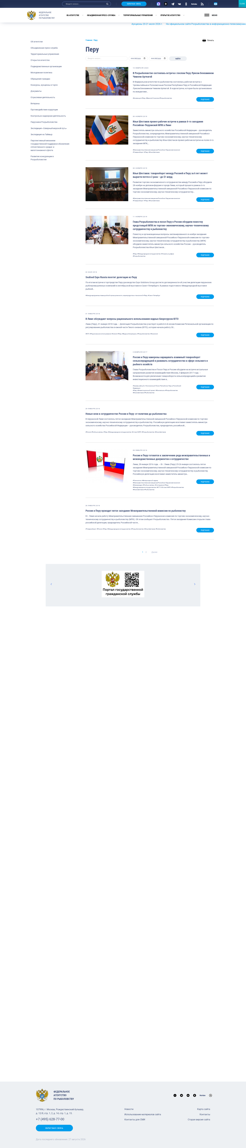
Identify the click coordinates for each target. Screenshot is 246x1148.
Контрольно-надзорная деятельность (48, 116)
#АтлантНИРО (136, 432)
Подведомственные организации (46, 66)
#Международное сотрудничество (149, 254)
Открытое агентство (170, 15)
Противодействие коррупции (44, 109)
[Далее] (194, 584)
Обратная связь (134, 4)
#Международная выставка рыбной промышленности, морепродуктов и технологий (114, 295)
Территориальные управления (138, 15)
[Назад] (51, 584)
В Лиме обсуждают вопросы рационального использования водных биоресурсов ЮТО (132, 318)
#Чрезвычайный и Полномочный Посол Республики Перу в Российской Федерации (157, 387)
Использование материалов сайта (142, 1114)
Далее (154, 552)
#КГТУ (159, 487)
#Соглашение (159, 485)
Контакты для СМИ (134, 1119)
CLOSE (242, 4)
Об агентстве (72, 15)
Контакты (205, 1114)
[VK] (179, 3)
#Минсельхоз (160, 390)
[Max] (158, 4)
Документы (36, 91)
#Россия (88, 432)
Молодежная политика (41, 72)
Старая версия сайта (199, 1119)
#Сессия (114, 334)
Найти (177, 59)
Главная (89, 40)
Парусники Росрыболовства (44, 122)
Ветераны (35, 103)
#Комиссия (154, 334)
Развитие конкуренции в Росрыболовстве (42, 158)
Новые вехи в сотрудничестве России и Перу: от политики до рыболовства (126, 413)
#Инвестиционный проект (146, 390)
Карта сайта (203, 1109)
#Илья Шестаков (154, 152)
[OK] (186, 3)
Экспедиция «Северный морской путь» (49, 128)
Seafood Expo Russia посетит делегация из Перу (111, 277)
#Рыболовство (149, 392)
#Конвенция (137, 98)
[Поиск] (107, 4)
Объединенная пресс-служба (101, 15)
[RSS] (202, 3)
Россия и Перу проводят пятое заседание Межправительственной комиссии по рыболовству (136, 510)
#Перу (144, 98)
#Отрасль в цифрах (167, 254)
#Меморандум (138, 485)
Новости (128, 1109)
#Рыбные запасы (97, 432)
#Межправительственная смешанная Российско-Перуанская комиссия (156, 150)
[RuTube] (194, 3)
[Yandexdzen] (166, 4)
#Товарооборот (138, 152)
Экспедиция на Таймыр (41, 134)
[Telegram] (172, 3)
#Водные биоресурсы (129, 334)
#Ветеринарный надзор (150, 480)
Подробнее (205, 100)
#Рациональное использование (100, 334)
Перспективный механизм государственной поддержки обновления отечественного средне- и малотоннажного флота (50, 145)
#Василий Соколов (152, 98)
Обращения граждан (40, 79)
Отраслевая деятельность (43, 97)
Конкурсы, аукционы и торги (44, 85)
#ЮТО (88, 334)
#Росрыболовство (165, 98)
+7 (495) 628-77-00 (50, 1119)
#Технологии (137, 480)
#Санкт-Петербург (154, 295)
